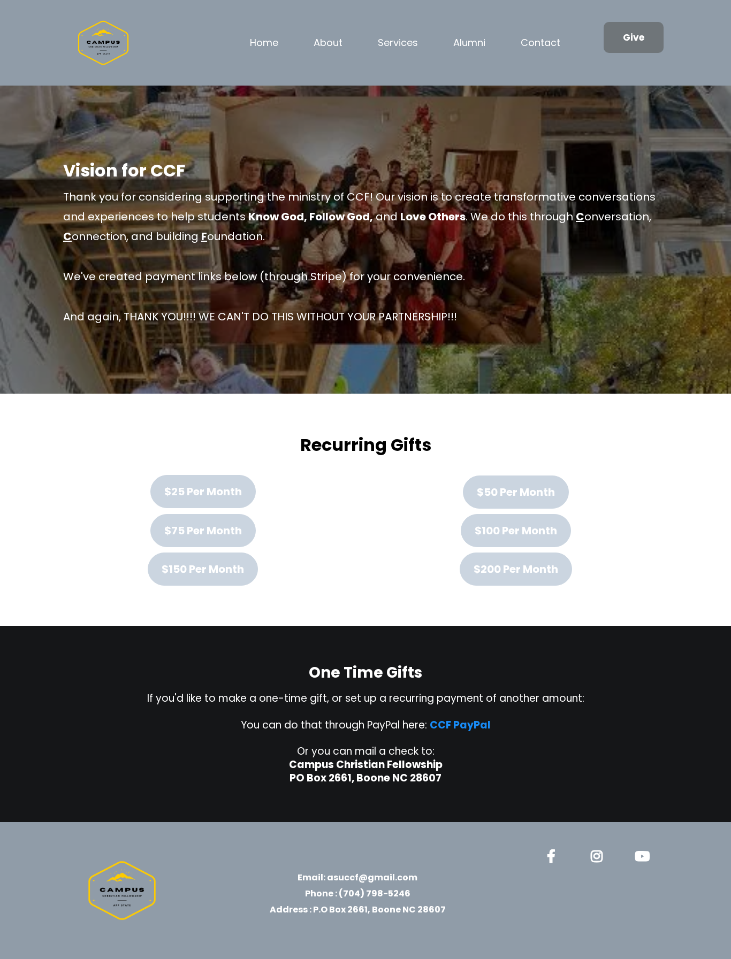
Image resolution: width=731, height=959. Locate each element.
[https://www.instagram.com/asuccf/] (599, 854)
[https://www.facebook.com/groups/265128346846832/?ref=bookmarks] (554, 854)
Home (264, 42)
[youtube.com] (644, 854)
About (328, 42)
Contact (540, 42)
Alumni (469, 42)
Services (398, 42)
